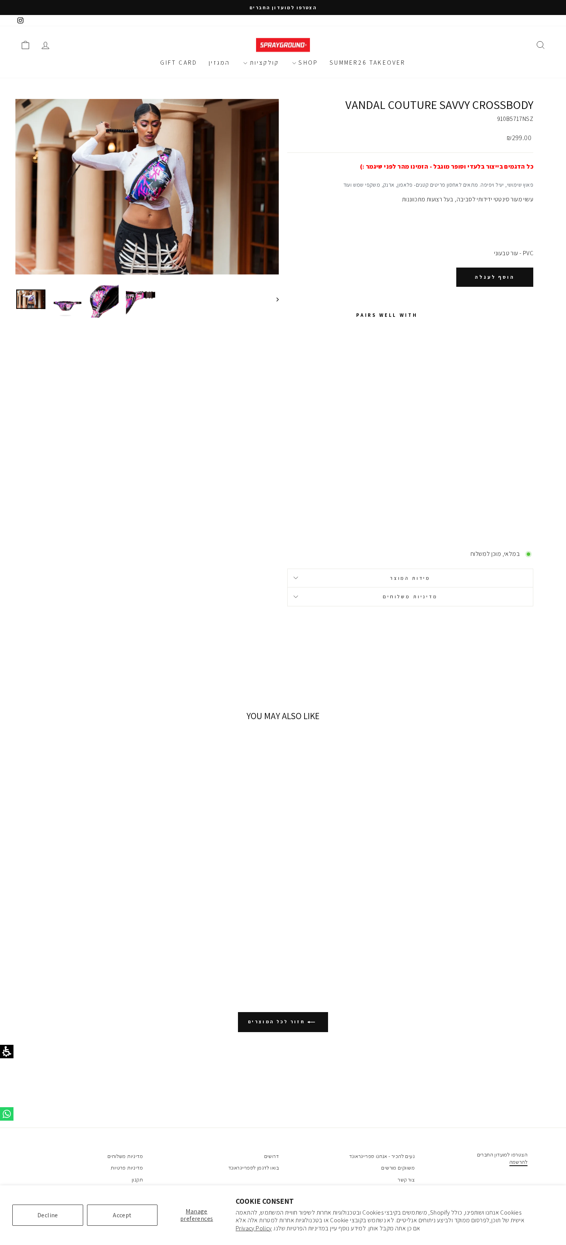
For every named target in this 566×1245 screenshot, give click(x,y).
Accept (122, 1215)
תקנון (137, 1179)
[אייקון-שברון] (274, 299)
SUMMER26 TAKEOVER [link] (367, 63)
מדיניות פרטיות (127, 1167)
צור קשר (406, 1179)
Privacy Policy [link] (254, 1228)
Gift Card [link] (178, 63)
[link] (20, 20)
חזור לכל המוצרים (277, 1021)
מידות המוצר (410, 578)
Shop (307, 63)
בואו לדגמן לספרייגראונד (253, 1167)
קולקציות (263, 63)
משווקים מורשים (398, 1167)
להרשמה (518, 1161)
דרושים (271, 1156)
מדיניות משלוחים (410, 596)
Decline (47, 1215)
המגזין (219, 63)
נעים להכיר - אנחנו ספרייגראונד (382, 1156)
